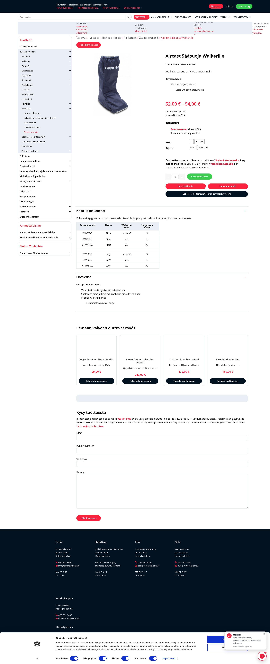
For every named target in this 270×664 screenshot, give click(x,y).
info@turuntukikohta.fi (68, 565)
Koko (169, 142)
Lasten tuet (27, 146)
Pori (137, 542)
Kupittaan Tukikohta (88, 7)
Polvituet (26, 103)
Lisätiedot (161, 277)
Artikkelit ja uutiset (205, 17)
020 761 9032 (184, 562)
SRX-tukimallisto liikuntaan (33, 141)
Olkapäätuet (27, 70)
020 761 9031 (102, 562)
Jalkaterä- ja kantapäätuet (33, 137)
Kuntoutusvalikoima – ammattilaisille (39, 237)
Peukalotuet (27, 85)
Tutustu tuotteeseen (96, 380)
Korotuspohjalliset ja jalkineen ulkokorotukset (43, 171)
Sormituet (26, 89)
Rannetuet (26, 80)
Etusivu (80, 37)
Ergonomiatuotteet (29, 216)
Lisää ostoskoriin (199, 176)
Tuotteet (140, 17)
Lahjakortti (25, 191)
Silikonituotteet (28, 206)
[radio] (191, 141)
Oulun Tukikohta (132, 7)
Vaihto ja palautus (64, 608)
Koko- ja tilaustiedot (161, 211)
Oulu (178, 542)
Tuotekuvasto (183, 17)
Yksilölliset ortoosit (30, 151)
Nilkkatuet (26, 108)
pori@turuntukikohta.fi (148, 565)
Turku (59, 542)
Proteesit (24, 211)
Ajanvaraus (216, 6)
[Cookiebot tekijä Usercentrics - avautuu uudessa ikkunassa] (37, 658)
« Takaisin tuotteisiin (89, 44)
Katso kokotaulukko (227, 160)
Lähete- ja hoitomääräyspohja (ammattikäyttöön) (207, 193)
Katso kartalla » (63, 556)
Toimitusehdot (63, 605)
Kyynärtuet (27, 75)
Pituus (170, 148)
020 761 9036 (145, 562)
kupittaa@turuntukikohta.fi (108, 565)
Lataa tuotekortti (228, 186)
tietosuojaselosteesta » (90, 426)
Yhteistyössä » (64, 627)
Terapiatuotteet (28, 196)
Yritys (223, 17)
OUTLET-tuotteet (28, 46)
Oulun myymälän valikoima (34, 253)
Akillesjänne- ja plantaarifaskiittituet (40, 118)
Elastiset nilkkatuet (32, 113)
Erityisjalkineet (27, 166)
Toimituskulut (179, 129)
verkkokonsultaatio (222, 163)
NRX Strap (25, 155)
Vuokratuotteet (28, 186)
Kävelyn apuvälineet (30, 181)
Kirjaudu (229, 6)
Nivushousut (27, 94)
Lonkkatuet (27, 99)
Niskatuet (26, 56)
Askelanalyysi (27, 201)
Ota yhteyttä (240, 17)
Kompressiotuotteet (30, 161)
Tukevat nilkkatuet (32, 127)
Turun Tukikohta (65, 7)
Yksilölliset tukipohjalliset (33, 176)
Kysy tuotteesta (185, 186)
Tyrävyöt (26, 66)
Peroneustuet (30, 122)
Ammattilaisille (160, 17)
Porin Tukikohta (110, 7)
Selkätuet (26, 61)
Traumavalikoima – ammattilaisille (37, 232)
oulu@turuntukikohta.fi (188, 565)
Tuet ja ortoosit (27, 51)
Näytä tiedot (168, 658)
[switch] (103, 658)
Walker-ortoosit (31, 132)
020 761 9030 (124, 418)
